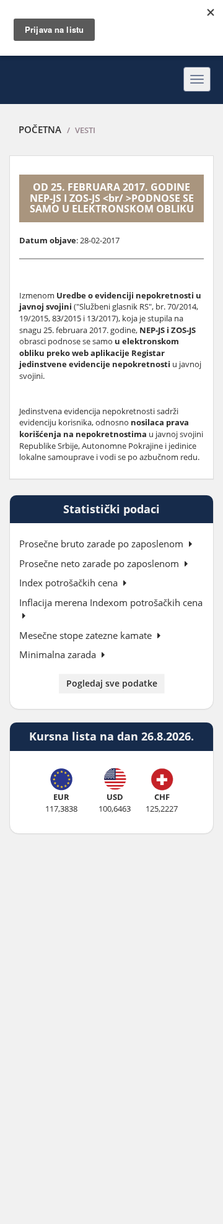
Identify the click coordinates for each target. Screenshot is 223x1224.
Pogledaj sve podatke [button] (111, 683)
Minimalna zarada (58, 654)
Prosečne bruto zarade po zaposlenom (102, 543)
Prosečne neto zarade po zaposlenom (100, 563)
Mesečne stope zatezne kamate (86, 635)
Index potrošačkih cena (69, 582)
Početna (40, 129)
